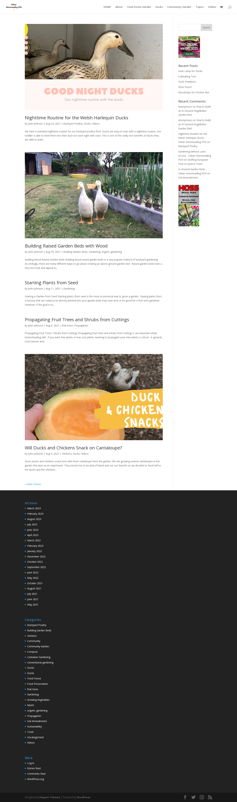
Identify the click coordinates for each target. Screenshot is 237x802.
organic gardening (112, 251)
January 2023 (34, 551)
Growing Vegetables (38, 699)
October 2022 (35, 561)
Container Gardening (38, 657)
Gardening (94, 251)
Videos (212, 7)
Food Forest (34, 678)
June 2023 (32, 529)
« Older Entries (33, 484)
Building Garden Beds (75, 251)
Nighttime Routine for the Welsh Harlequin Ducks (76, 117)
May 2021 (32, 604)
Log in (30, 763)
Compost (32, 651)
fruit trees (67, 325)
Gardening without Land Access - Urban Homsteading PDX (194, 155)
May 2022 (32, 577)
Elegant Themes (49, 797)
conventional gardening (40, 662)
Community (33, 641)
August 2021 (34, 588)
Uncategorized (35, 737)
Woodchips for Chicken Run (193, 92)
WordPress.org (35, 779)
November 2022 (36, 556)
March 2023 (34, 540)
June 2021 (32, 599)
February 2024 (35, 513)
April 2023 (32, 535)
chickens (66, 453)
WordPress (83, 797)
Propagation (81, 325)
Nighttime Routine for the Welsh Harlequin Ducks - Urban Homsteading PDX (192, 138)
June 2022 (32, 572)
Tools (30, 731)
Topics (200, 7)
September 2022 (36, 567)
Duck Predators (187, 81)
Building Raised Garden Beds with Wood (66, 246)
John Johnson (35, 123)
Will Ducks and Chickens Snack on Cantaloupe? (73, 448)
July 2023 (32, 524)
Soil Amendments (188, 177)
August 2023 (34, 519)
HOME (107, 7)
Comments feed (36, 773)
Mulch (30, 705)
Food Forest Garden (139, 7)
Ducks (159, 7)
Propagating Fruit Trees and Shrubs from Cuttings (77, 319)
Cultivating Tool (187, 76)
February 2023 (35, 545)
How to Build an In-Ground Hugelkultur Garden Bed (194, 111)
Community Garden (179, 7)
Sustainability (34, 726)
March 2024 (34, 508)
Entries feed (34, 768)
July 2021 (32, 593)
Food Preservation (37, 683)
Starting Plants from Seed (51, 282)
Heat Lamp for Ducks (190, 71)
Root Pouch (185, 87)
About (119, 7)
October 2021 (35, 583)
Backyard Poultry (72, 123)
